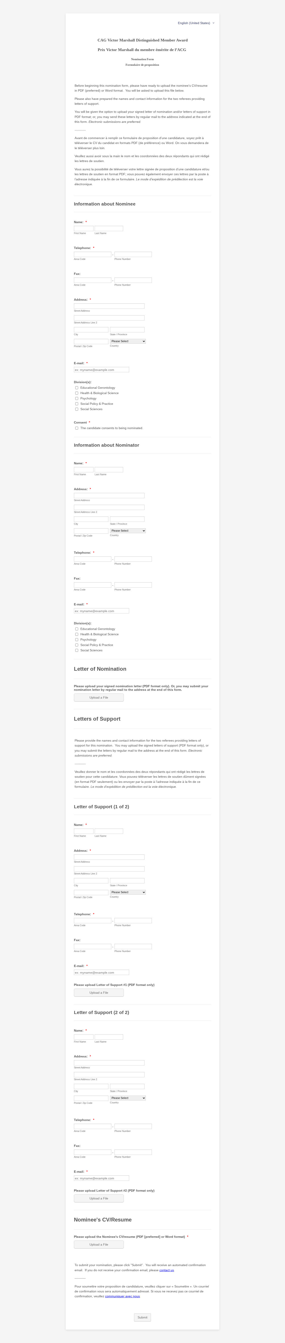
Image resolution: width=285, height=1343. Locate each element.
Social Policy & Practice (96, 403)
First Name (80, 233)
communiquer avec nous (122, 1296)
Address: (82, 299)
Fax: (77, 274)
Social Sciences (91, 409)
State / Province (118, 334)
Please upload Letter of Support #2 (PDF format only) (114, 1190)
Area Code (80, 259)
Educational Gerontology (97, 387)
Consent (82, 422)
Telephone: (84, 248)
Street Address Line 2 (85, 322)
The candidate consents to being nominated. (111, 428)
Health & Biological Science (99, 393)
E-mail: (81, 363)
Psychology (88, 398)
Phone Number (122, 259)
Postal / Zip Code (83, 346)
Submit (142, 1317)
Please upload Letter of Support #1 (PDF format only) (114, 985)
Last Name (100, 233)
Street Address (82, 310)
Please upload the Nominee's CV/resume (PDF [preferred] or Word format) (131, 1236)
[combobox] (196, 23)
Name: (80, 222)
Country (114, 345)
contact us (166, 1270)
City (76, 334)
